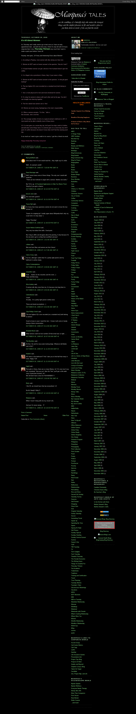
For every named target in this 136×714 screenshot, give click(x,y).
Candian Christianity (100, 487)
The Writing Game (76, 561)
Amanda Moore (30, 331)
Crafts (73, 212)
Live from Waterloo (100, 152)
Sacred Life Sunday (77, 494)
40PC (73, 131)
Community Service (77, 200)
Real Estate (74, 477)
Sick (72, 509)
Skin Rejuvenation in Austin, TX (104, 212)
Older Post (65, 415)
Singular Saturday (76, 511)
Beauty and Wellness (77, 146)
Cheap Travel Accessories (102, 109)
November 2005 (99, 473)
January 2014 (98, 277)
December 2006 (99, 449)
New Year (74, 415)
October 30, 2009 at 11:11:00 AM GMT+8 (42, 349)
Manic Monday (75, 370)
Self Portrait (75, 501)
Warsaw (73, 604)
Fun (72, 275)
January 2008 (98, 413)
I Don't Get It (75, 315)
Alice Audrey (30, 284)
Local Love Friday (76, 368)
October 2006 (98, 454)
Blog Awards (75, 155)
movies (73, 630)
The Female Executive (78, 559)
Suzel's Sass (98, 167)
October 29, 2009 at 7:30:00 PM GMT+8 (42, 168)
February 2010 (98, 345)
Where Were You (76, 616)
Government (75, 286)
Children (73, 191)
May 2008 (97, 403)
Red (72, 480)
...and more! (75, 703)
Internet (73, 327)
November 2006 (99, 452)
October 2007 (98, 422)
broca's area (29, 194)
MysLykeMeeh (30, 158)
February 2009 (98, 378)
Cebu (72, 186)
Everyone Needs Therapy (79, 688)
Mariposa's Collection (77, 375)
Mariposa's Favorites (77, 377)
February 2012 (98, 304)
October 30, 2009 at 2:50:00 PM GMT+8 (42, 378)
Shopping (74, 504)
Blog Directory (104, 531)
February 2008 (98, 411)
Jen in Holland (98, 148)
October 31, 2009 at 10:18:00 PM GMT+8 (42, 408)
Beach (73, 143)
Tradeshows (75, 571)
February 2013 (98, 291)
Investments (75, 332)
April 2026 (97, 228)
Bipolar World (98, 191)
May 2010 (97, 337)
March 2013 (97, 288)
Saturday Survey (76, 497)
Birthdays (74, 150)
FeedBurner (85, 96)
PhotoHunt (74, 444)
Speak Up (74, 521)
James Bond (75, 339)
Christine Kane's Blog (100, 490)
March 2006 (97, 468)
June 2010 (97, 334)
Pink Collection (75, 449)
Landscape (74, 349)
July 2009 (97, 364)
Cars (72, 184)
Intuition (73, 329)
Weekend (74, 609)
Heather (28, 354)
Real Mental (75, 698)
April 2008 (97, 405)
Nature (73, 411)
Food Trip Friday (76, 258)
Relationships (75, 487)
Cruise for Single (99, 111)
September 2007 (99, 424)
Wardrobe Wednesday (78, 602)
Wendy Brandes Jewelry (101, 176)
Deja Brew (74, 217)
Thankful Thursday (77, 556)
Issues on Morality (77, 337)
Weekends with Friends (78, 611)
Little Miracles (75, 361)
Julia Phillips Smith (32, 311)
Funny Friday (75, 282)
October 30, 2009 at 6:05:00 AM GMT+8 (42, 290)
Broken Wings (75, 174)
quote (73, 633)
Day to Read (75, 215)
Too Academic (75, 568)
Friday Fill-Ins (75, 263)
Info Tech (74, 322)
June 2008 (97, 400)
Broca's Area (98, 138)
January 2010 (98, 348)
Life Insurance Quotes (78, 654)
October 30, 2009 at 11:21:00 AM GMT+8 (42, 361)
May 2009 (97, 370)
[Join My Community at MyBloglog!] (104, 94)
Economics (74, 224)
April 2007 (97, 438)
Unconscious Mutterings (78, 587)
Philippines (74, 442)
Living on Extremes (77, 365)
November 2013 (99, 280)
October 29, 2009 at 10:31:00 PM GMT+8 (42, 199)
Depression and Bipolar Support (103, 193)
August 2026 (98, 220)
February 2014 (98, 274)
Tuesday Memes (76, 583)
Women (50, 147)
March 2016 (97, 244)
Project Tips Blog (76, 659)
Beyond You (97, 133)
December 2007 (99, 416)
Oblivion (73, 423)
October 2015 (98, 252)
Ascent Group (75, 642)
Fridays (73, 270)
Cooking (73, 208)
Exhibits (73, 239)
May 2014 (97, 269)
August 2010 (98, 329)
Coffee (73, 198)
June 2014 (97, 266)
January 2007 (98, 446)
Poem (73, 454)
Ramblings (74, 473)
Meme (73, 382)
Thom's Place (98, 126)
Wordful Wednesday (77, 621)
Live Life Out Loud (76, 363)
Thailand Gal (98, 169)
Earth (72, 220)
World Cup (74, 626)
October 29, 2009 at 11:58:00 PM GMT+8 (42, 223)
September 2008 (99, 392)
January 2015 (98, 261)
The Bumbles (30, 341)
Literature (74, 358)
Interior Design (75, 325)
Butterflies (74, 181)
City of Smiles (75, 196)
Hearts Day (74, 296)
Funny (73, 279)
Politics (73, 458)
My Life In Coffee (76, 403)
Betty (27, 383)
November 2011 (99, 312)
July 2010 (97, 332)
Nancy (96, 160)
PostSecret (74, 463)
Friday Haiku (75, 265)
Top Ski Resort (98, 113)
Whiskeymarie (98, 179)
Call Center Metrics (77, 645)
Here (109, 527)
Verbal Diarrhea (98, 174)
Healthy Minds (98, 198)
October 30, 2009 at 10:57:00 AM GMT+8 (42, 336)
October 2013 (98, 282)
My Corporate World (77, 399)
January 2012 (98, 307)
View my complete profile (90, 47)
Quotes (73, 470)
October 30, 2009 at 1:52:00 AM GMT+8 (42, 240)
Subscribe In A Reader (78, 78)
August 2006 (98, 460)
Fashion (73, 246)
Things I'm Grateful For (78, 563)
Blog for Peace (75, 160)
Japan (73, 341)
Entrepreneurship (76, 234)
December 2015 (99, 250)
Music (73, 394)
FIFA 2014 (74, 241)
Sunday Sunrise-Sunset (78, 537)
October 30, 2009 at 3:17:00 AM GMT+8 (42, 250)
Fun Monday (75, 277)
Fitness (73, 253)
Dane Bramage (30, 172)
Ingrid (27, 366)
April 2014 (97, 272)
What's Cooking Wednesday (79, 614)
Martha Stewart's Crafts (101, 507)
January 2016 (98, 247)
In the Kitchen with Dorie (101, 502)
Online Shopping (76, 435)
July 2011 (97, 315)
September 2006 (99, 457)
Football (73, 260)
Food (72, 255)
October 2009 (98, 356)
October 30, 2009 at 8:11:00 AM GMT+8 (42, 326)
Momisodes (97, 155)
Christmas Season (77, 193)
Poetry (73, 456)
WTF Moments (75, 594)
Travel (73, 578)
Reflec (73, 482)
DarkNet (73, 652)
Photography (75, 447)
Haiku (73, 291)
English (73, 232)
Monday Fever (75, 387)
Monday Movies (76, 389)
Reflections (74, 485)
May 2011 (97, 318)
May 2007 (97, 435)
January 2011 (98, 321)
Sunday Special (76, 532)
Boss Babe (74, 172)
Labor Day (74, 346)
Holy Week (74, 306)
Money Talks (75, 392)
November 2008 (99, 386)
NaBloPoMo (75, 408)
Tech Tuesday (75, 554)
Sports (73, 525)
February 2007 (98, 443)
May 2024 (97, 236)
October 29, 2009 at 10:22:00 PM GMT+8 (42, 189)
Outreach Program (76, 439)
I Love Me (74, 318)
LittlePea (96, 150)
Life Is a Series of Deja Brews (80, 356)
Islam (73, 334)
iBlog (72, 628)
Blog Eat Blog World (100, 136)
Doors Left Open (99, 143)
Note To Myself (76, 420)
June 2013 (97, 285)
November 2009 (99, 353)
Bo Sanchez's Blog (100, 492)
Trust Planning (75, 580)
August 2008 (98, 394)
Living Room (98, 200)
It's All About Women (30, 40)
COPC (73, 650)
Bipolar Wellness (76, 686)
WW (72, 597)
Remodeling (74, 489)
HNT (72, 289)
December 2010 (99, 323)
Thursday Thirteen (42, 49)
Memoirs (73, 384)
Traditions (74, 573)
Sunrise (73, 540)
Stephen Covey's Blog (78, 666)
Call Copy (74, 647)
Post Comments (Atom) (37, 419)
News (73, 418)
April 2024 (97, 239)
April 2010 (97, 340)
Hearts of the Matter (77, 298)
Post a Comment (26, 412)
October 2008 (98, 389)
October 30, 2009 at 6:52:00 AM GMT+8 (42, 307)
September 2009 (99, 359)
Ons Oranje (74, 437)
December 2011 (99, 310)
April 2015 (97, 258)
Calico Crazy (30, 255)
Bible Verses (75, 148)
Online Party (75, 430)
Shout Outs (74, 506)
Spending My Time (77, 523)
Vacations (74, 590)
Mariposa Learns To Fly (78, 372)
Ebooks (73, 222)
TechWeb (74, 671)
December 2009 (99, 351)
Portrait (73, 461)
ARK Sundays (75, 136)
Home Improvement (77, 313)
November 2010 (99, 326)
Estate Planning (76, 236)
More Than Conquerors (78, 693)
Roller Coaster (75, 700)
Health (73, 294)
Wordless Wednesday (78, 623)
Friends (73, 272)
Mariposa (29, 398)
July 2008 (97, 397)
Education (74, 229)
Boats (73, 165)
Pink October (75, 451)
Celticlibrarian (30, 295)
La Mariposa (75, 344)
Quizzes (73, 468)
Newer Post (24, 415)
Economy (74, 227)
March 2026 (97, 231)
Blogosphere (75, 162)
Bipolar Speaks (76, 683)
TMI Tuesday (75, 547)
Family (73, 244)
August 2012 (98, 293)
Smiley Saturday (76, 513)
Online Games (75, 427)
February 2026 (98, 233)
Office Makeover (76, 425)
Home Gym (74, 310)
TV (72, 549)
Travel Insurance (99, 116)
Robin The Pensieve (100, 162)
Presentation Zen (76, 657)
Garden (73, 284)
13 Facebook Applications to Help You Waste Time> (51, 184)
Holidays (73, 303)
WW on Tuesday (76, 599)
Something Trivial (76, 518)
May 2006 (97, 463)
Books (73, 170)
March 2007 (97, 441)
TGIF (72, 544)
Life (72, 351)
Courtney (97, 140)
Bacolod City (75, 138)
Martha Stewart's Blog (101, 504)
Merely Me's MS (76, 691)
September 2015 (99, 255)
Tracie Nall (29, 204)
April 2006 (97, 465)
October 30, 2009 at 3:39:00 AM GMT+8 (42, 267)
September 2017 (99, 242)
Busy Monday (75, 179)
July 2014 (97, 263)
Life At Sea (74, 353)
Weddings (74, 606)
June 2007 (97, 433)
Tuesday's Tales (76, 585)
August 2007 (98, 427)
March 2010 (97, 342)
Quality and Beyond (77, 664)
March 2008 (97, 408)
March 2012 (97, 302)
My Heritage (75, 401)
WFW (73, 592)
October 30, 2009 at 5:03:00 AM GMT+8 (42, 279)
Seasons (74, 499)
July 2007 (97, 430)
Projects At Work (76, 662)
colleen (28, 244)
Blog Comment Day (77, 158)
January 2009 (98, 381)
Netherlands (75, 413)
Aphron (96, 131)
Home (45, 415)
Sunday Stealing (76, 535)
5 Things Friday (76, 134)
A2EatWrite (97, 129)
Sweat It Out (75, 542)
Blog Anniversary (76, 153)
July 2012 (97, 296)
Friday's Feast (75, 267)
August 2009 (98, 362)
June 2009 (97, 367)
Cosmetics (74, 210)
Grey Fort (97, 145)
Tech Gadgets (75, 551)
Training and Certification (78, 575)
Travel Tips (97, 118)
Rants (73, 475)
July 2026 (97, 222)
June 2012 (97, 299)
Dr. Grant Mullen (99, 196)
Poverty (73, 466)
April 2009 (97, 372)
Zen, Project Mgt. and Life (79, 674)
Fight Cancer (75, 251)
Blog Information (101, 82)
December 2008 (99, 383)
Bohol (73, 167)
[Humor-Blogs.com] (104, 534)
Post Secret (75, 695)
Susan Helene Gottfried (33, 227)
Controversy (75, 205)
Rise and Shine (76, 492)
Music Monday (75, 396)
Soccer (73, 516)
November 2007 (99, 419)
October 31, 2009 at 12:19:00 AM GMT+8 (42, 393)
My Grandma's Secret (100, 157)
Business (74, 177)
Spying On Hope (76, 528)
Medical (73, 380)
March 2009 (97, 375)
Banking (73, 141)
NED (72, 406)
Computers (74, 203)
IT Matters (74, 320)
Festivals (74, 248)
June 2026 (97, 225)
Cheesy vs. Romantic (77, 189)
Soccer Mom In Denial (101, 164)
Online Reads (75, 432)
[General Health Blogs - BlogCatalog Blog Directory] (104, 540)
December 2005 (99, 471)
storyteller (29, 272)
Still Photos (74, 530)
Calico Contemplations (33, 264)
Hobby (73, 301)
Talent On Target (76, 669)
